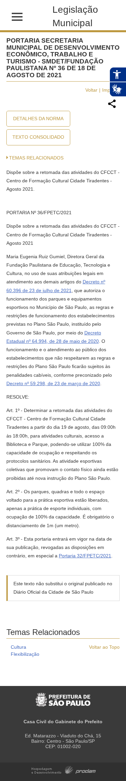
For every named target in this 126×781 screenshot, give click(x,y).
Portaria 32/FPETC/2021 (85, 555)
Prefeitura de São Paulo (63, 696)
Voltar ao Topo (104, 647)
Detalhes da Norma (38, 118)
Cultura (18, 647)
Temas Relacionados (36, 157)
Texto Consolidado (38, 137)
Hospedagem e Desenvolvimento (64, 769)
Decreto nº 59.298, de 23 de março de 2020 (53, 383)
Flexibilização (25, 654)
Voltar (91, 90)
